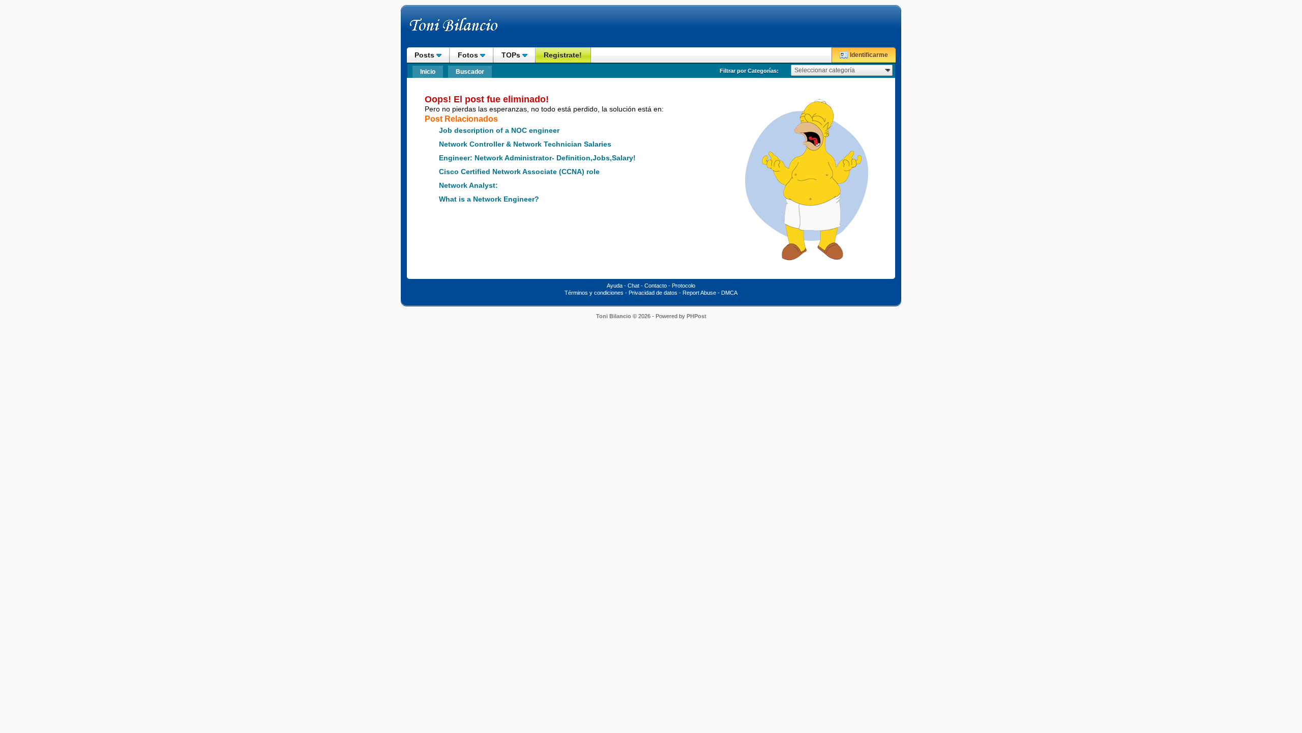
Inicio (427, 71)
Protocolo (683, 286)
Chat (633, 286)
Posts (425, 55)
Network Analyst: (468, 185)
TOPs (511, 55)
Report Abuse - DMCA (710, 293)
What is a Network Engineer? (489, 199)
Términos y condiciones (594, 293)
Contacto (655, 286)
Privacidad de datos (653, 293)
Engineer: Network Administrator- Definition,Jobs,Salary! (537, 158)
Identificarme (869, 55)
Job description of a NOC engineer (499, 130)
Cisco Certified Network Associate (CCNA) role (519, 172)
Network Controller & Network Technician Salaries (525, 144)
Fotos (469, 55)
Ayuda (615, 286)
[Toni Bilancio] (475, 29)
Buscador (470, 71)
